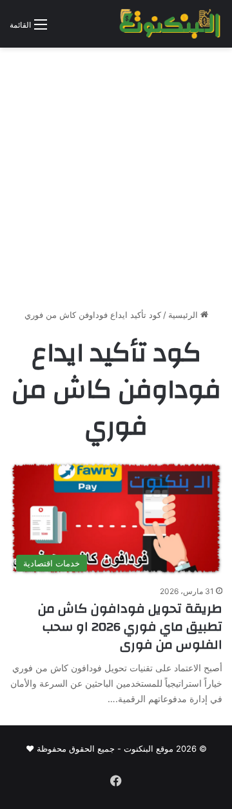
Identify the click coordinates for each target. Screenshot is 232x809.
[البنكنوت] (170, 24)
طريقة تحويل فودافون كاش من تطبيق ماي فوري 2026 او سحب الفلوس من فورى (130, 626)
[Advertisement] (116, 183)
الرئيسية (184, 315)
